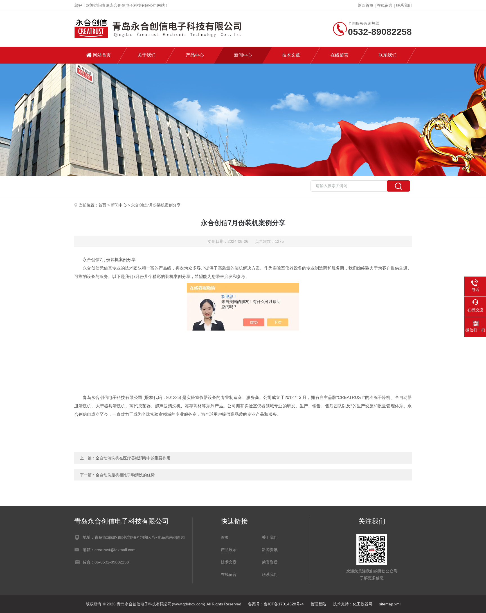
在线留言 (385, 5)
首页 (102, 205)
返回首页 (366, 5)
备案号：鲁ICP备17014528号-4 (276, 604)
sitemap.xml (389, 604)
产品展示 (229, 549)
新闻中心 (243, 55)
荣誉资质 (270, 562)
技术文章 (291, 55)
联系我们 (404, 5)
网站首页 (102, 55)
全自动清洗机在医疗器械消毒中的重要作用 (133, 458)
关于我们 (147, 55)
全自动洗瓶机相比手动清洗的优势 (125, 475)
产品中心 (195, 55)
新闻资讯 (270, 549)
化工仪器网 (362, 604)
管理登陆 (318, 604)
